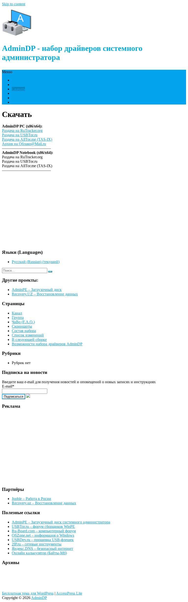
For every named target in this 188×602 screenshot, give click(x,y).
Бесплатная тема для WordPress (28, 593)
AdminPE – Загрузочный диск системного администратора (61, 522)
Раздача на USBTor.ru (19, 135)
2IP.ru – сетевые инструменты (36, 544)
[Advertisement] (94, 210)
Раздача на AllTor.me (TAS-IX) (27, 139)
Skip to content (13, 4)
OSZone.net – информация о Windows (43, 535)
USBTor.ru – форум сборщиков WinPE (43, 526)
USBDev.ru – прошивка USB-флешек (43, 540)
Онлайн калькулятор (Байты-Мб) (39, 553)
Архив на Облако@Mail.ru (24, 144)
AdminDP (39, 598)
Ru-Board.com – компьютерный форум (44, 531)
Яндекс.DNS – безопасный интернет (42, 548)
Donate (17, 102)
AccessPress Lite (69, 593)
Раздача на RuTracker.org (22, 130)
